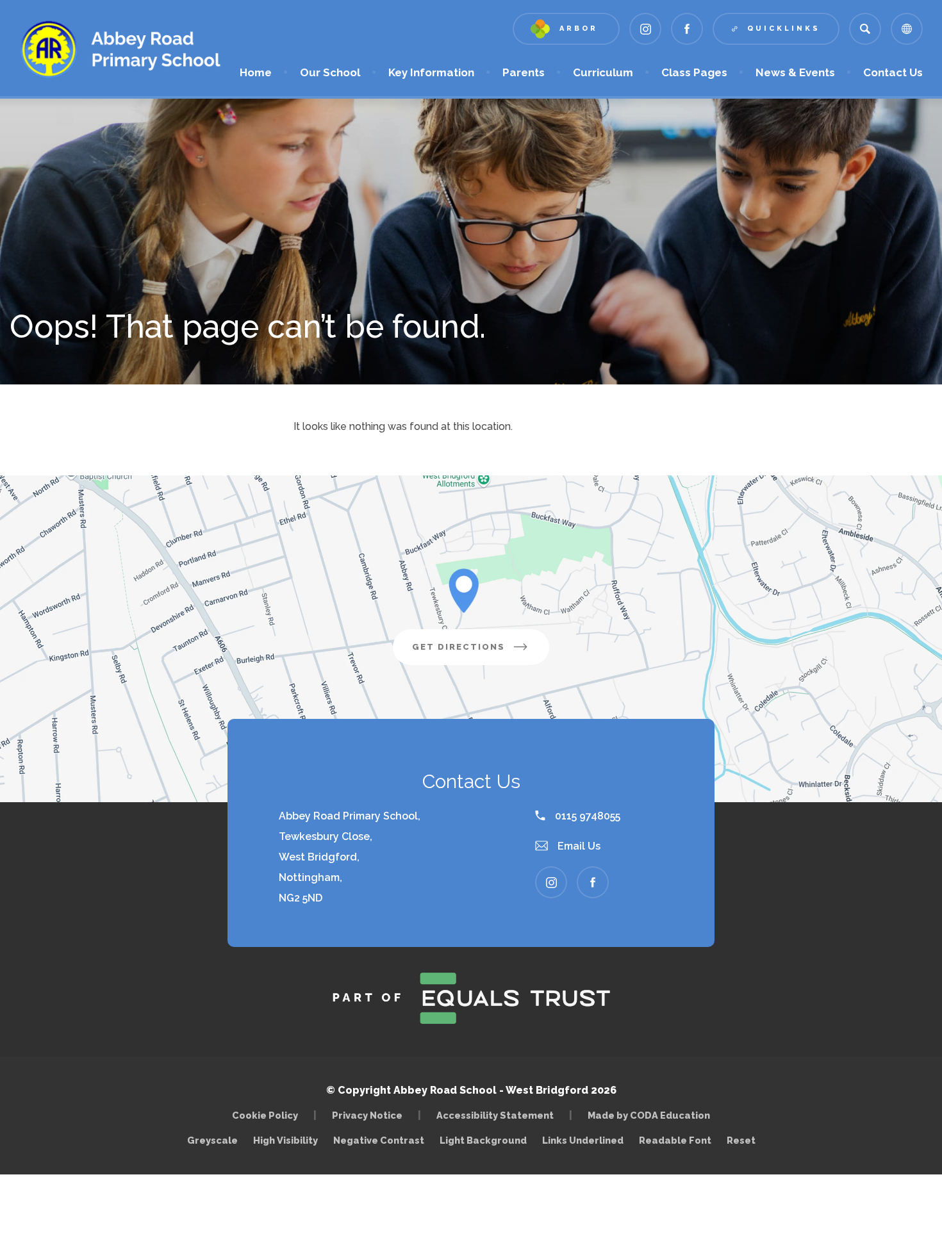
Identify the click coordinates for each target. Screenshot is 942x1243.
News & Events (795, 72)
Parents (523, 72)
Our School (330, 72)
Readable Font (675, 1140)
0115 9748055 (586, 816)
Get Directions (480, 653)
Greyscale (212, 1140)
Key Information (431, 72)
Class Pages (694, 72)
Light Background (483, 1140)
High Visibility (285, 1140)
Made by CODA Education (652, 1115)
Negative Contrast (378, 1140)
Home (256, 72)
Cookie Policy (265, 1115)
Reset (741, 1140)
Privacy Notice (367, 1115)
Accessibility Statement (495, 1115)
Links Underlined (583, 1140)
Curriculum (603, 72)
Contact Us (893, 72)
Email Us (577, 846)
